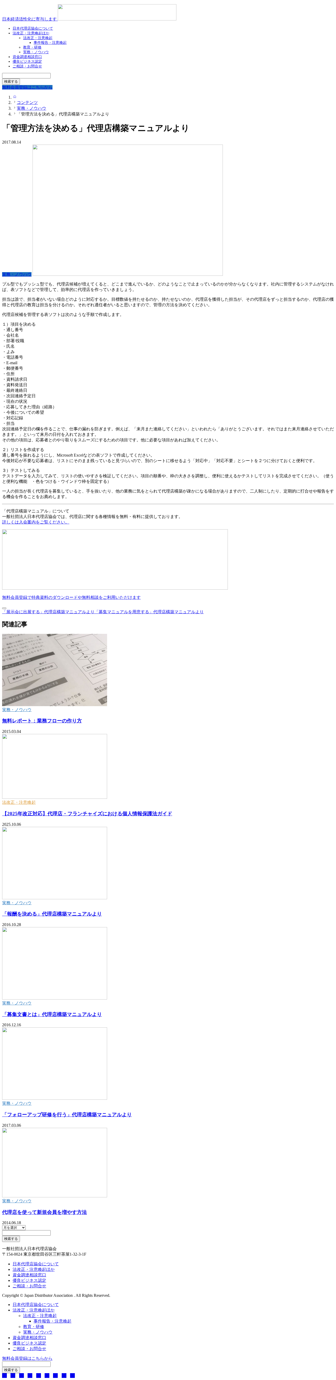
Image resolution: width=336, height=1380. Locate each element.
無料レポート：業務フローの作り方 (42, 720)
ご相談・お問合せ (27, 66)
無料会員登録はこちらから (27, 1358)
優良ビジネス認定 (29, 1280)
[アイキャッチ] (54, 704)
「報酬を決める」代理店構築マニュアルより (52, 914)
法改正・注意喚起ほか (31, 33)
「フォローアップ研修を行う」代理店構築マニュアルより (67, 1114)
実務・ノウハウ (17, 709)
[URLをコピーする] (4, 608)
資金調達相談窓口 (29, 1275)
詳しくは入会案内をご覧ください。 (35, 522)
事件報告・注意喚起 (50, 43)
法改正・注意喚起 (19, 802)
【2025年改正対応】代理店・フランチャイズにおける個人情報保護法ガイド (87, 813)
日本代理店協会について (36, 1264)
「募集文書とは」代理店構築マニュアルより (52, 1014)
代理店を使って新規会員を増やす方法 (44, 1212)
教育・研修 (33, 1326)
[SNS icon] (4, 1375)
